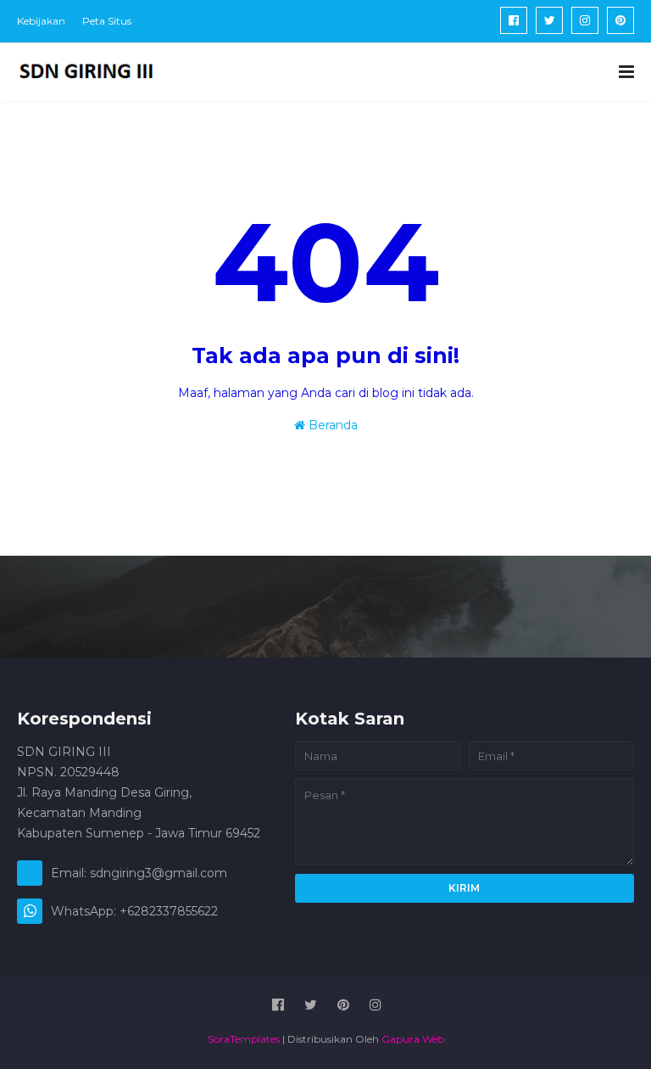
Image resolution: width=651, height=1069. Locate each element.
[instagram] (584, 20)
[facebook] (513, 20)
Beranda (331, 425)
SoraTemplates (244, 1039)
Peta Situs (106, 20)
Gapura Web (412, 1039)
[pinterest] (620, 20)
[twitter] (549, 20)
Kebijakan (41, 20)
